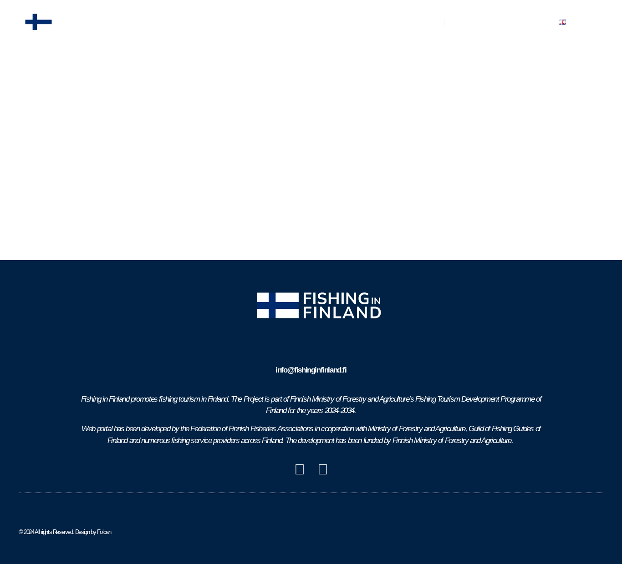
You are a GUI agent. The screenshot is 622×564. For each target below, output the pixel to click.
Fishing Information (493, 21)
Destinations (317, 21)
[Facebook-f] (299, 469)
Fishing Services (399, 21)
